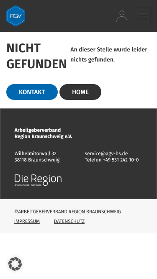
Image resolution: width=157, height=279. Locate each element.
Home (80, 92)
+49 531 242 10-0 (121, 160)
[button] (142, 16)
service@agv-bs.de (106, 154)
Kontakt (32, 92)
